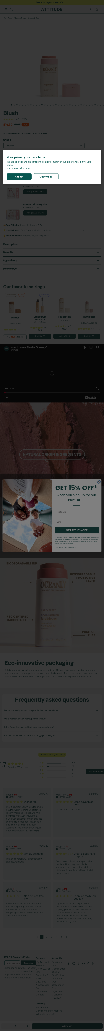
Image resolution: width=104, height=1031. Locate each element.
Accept (19, 177)
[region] (52, 167)
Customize (46, 177)
